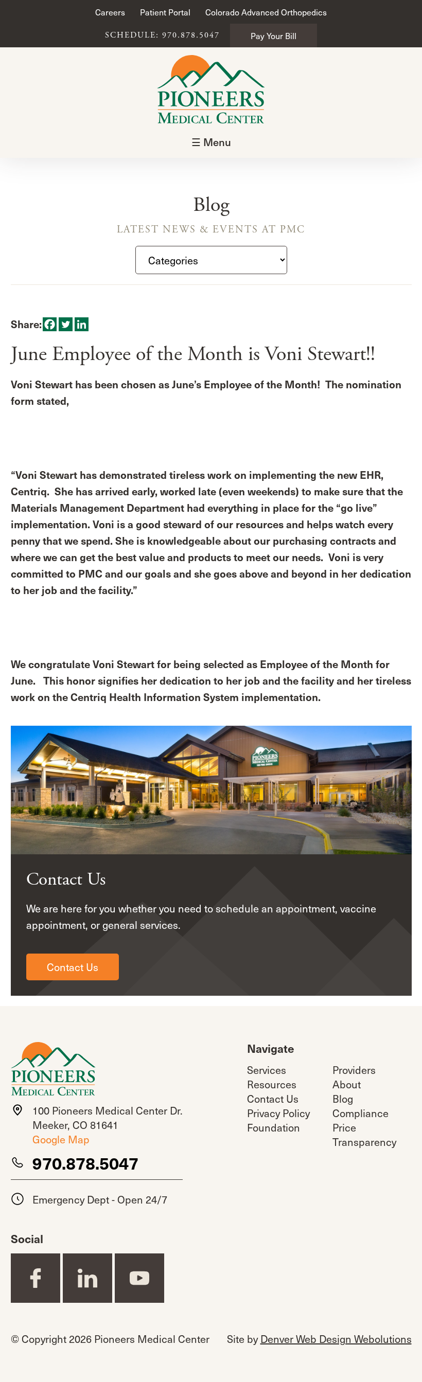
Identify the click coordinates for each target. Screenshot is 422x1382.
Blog (342, 1098)
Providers (354, 1070)
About (346, 1084)
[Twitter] (66, 324)
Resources (271, 1084)
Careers (110, 12)
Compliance (360, 1113)
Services (266, 1070)
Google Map (61, 1139)
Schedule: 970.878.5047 (162, 35)
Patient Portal (165, 12)
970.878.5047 (85, 1163)
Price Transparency (364, 1135)
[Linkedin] (82, 324)
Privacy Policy (278, 1113)
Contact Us (72, 967)
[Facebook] (50, 324)
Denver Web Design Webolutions (336, 1339)
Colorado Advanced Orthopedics (266, 12)
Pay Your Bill (273, 35)
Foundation (273, 1127)
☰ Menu (211, 142)
